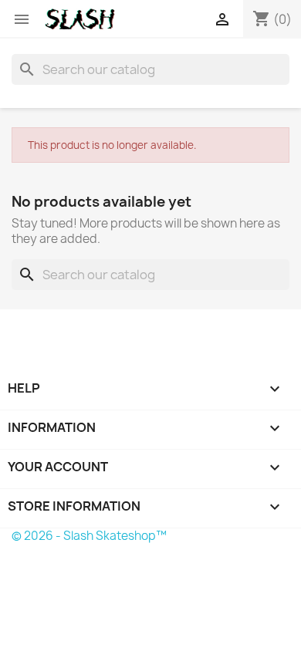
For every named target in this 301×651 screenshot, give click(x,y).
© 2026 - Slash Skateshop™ (89, 536)
